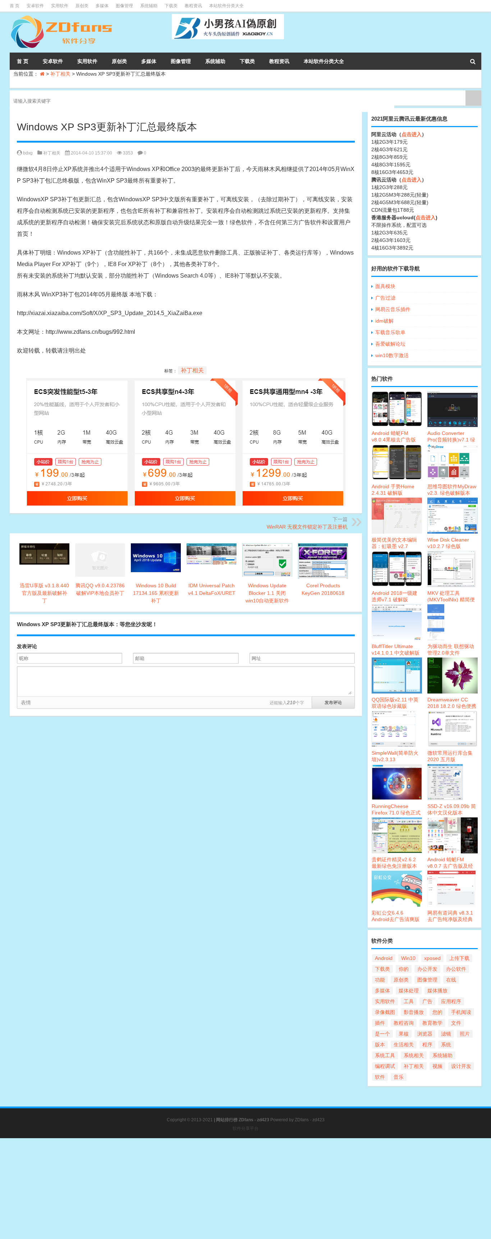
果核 (404, 1034)
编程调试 (385, 1066)
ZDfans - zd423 (310, 1119)
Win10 (408, 958)
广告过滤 (385, 298)
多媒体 (102, 5)
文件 (456, 1023)
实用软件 (59, 5)
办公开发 (427, 969)
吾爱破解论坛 (390, 344)
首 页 (14, 5)
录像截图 (385, 1012)
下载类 (171, 5)
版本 (380, 1044)
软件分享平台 (245, 1128)
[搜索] (472, 61)
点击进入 (411, 134)
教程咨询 (404, 1023)
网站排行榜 (227, 1119)
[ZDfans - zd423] (62, 16)
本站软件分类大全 (226, 5)
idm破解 (384, 321)
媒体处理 (409, 990)
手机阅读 (461, 1012)
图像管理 (124, 5)
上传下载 (459, 958)
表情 (26, 702)
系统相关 (414, 1055)
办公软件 (456, 969)
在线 (451, 980)
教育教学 (432, 1023)
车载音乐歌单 (390, 332)
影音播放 (414, 1012)
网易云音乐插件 (392, 309)
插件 (380, 1023)
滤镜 (446, 1034)
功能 (380, 980)
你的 (404, 969)
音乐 (399, 1077)
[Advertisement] (215, 1188)
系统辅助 (148, 5)
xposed (432, 958)
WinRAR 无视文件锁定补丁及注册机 (307, 527)
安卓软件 (35, 5)
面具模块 (385, 286)
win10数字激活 (392, 355)
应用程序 (451, 1001)
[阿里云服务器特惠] (185, 384)
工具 (409, 1001)
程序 (427, 1044)
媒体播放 (437, 990)
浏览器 (424, 1034)
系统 (446, 1044)
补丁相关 (60, 74)
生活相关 (404, 1044)
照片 (465, 1034)
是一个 (382, 1034)
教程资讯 (193, 5)
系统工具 (385, 1055)
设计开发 (461, 1066)
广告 (427, 1001)
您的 (437, 1012)
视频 (437, 1066)
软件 (380, 1077)
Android (384, 958)
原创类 (81, 5)
